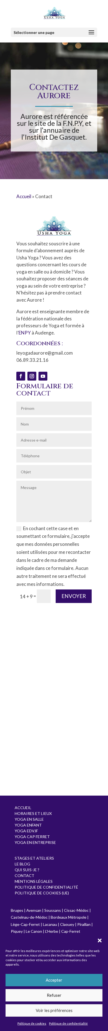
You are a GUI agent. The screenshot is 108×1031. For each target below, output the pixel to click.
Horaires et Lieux (33, 813)
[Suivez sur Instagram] (31, 376)
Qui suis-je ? (27, 869)
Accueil (23, 196)
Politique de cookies (31, 1023)
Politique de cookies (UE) (42, 893)
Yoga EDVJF (26, 830)
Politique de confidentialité (68, 1023)
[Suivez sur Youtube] (42, 376)
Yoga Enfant (28, 825)
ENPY (25, 333)
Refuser (54, 995)
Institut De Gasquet (55, 137)
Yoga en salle (29, 819)
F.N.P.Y (72, 123)
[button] (99, 940)
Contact (24, 875)
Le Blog (22, 864)
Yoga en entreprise (35, 842)
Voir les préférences (54, 1010)
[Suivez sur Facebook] (20, 376)
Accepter (54, 979)
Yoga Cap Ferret (32, 836)
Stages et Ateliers (34, 858)
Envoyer (73, 596)
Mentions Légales (34, 881)
